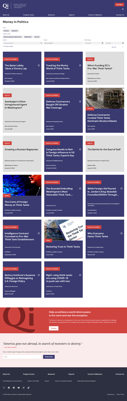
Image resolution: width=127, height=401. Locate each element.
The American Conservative (25, 160)
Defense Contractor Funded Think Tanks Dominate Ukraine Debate (102, 117)
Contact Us (120, 15)
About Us (6, 15)
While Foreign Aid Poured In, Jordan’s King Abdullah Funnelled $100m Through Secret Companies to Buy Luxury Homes (102, 191)
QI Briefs (90, 108)
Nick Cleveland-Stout (63, 78)
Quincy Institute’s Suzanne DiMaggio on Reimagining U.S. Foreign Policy (20, 278)
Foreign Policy (105, 160)
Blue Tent (15, 286)
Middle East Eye (58, 160)
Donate (119, 5)
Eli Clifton (7, 210)
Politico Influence (17, 73)
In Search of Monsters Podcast (63, 381)
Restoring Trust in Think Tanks (63, 246)
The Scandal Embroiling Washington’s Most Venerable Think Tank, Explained (59, 191)
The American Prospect (19, 121)
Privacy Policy (120, 394)
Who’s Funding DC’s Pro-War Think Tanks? (100, 67)
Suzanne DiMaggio (10, 291)
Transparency (111, 394)
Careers (47, 381)
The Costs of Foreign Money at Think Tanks (17, 203)
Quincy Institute (51, 165)
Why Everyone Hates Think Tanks (98, 235)
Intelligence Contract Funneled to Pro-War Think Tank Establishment (19, 236)
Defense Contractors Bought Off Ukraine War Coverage (58, 104)
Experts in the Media (11, 59)
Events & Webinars (95, 15)
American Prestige (59, 73)
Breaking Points (58, 121)
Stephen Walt (91, 165)
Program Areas (28, 15)
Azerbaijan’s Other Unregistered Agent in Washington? (16, 104)
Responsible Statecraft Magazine (87, 381)
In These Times (58, 286)
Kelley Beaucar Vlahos (94, 78)
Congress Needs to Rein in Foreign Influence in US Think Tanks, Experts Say (60, 152)
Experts (71, 15)
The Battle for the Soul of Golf (104, 149)
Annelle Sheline (92, 210)
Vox (55, 205)
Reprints (90, 59)
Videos (7, 195)
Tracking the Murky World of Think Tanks (58, 67)
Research (51, 15)
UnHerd (97, 73)
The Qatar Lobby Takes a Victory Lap (16, 67)
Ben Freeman (8, 78)
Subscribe (49, 357)
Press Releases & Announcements (12, 381)
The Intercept (16, 247)
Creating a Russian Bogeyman (21, 149)
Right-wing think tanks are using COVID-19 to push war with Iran (59, 278)
